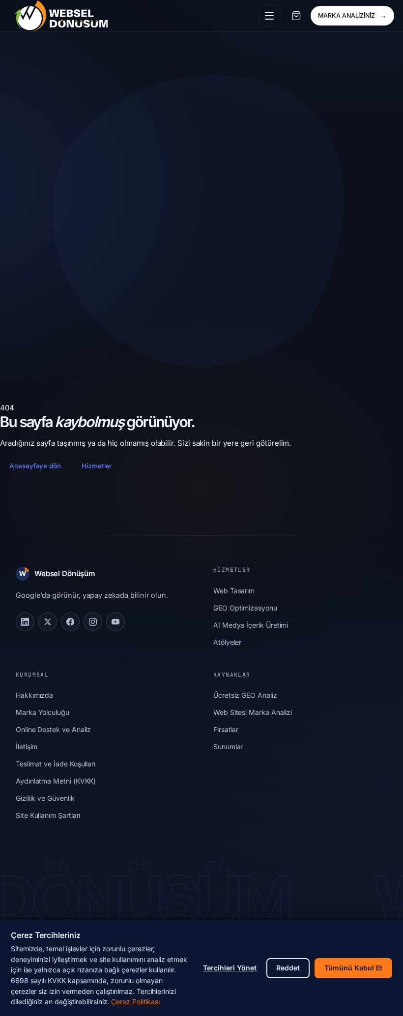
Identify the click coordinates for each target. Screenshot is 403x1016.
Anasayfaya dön (35, 466)
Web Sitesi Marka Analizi (252, 712)
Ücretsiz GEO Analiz (245, 695)
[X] (47, 621)
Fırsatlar (225, 729)
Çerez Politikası (135, 1001)
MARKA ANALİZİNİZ (352, 15)
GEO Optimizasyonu (245, 608)
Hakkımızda (34, 695)
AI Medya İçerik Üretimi (250, 625)
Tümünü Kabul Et (353, 968)
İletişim (26, 746)
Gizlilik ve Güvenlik (45, 798)
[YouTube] (115, 621)
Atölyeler (227, 642)
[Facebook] (70, 621)
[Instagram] (93, 621)
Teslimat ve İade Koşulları (55, 764)
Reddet (288, 968)
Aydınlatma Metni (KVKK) (56, 781)
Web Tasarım (234, 590)
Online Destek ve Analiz (53, 729)
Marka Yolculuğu (42, 712)
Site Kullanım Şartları (48, 815)
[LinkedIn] (25, 621)
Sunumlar (228, 746)
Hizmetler (97, 466)
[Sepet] (296, 15)
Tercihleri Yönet (230, 968)
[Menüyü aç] (269, 15)
